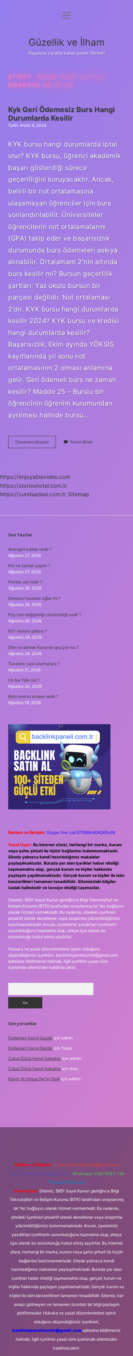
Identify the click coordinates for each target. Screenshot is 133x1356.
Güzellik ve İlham (66, 42)
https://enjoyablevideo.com (35, 476)
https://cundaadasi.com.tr (33, 494)
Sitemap (78, 494)
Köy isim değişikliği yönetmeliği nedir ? (44, 614)
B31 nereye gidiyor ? (27, 631)
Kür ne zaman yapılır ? (29, 565)
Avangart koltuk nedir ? (30, 549)
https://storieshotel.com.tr (33, 485)
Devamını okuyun (35, 443)
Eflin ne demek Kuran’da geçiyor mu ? (43, 647)
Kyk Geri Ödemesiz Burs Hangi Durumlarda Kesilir (61, 113)
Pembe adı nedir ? (25, 581)
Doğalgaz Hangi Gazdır (30, 1037)
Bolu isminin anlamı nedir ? (33, 696)
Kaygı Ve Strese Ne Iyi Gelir (34, 1078)
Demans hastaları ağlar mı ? (34, 598)
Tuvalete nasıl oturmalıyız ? (34, 663)
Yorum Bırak (81, 441)
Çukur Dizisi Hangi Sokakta (34, 1058)
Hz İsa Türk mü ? (24, 680)
